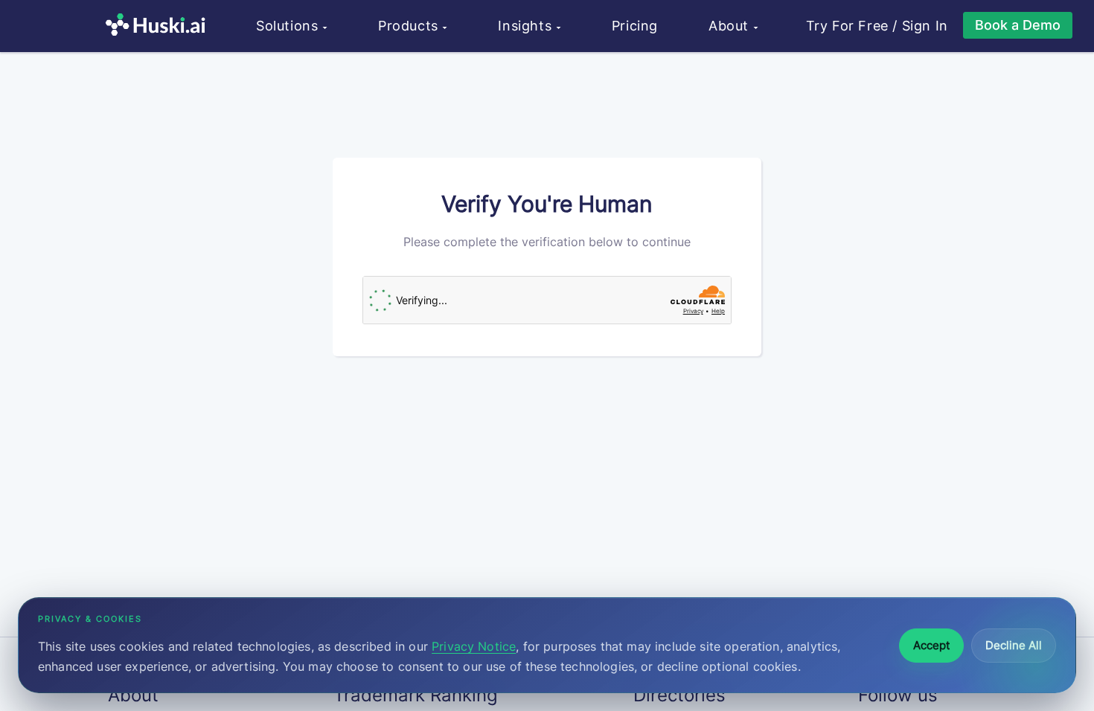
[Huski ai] (159, 26)
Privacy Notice (474, 646)
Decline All (1013, 645)
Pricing (635, 25)
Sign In (925, 26)
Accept (931, 645)
